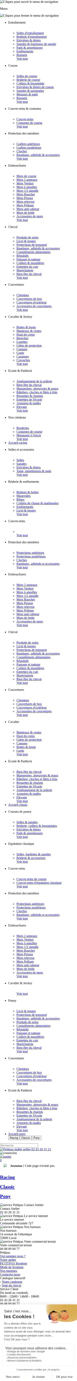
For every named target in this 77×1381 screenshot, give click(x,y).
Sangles (21, 463)
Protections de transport (31, 244)
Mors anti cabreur (27, 209)
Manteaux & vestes (28, 331)
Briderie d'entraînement (31, 36)
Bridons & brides (27, 492)
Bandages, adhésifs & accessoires (38, 155)
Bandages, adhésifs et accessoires (38, 563)
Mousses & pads (27, 94)
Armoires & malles (28, 403)
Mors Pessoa (24, 198)
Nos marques (8, 1271)
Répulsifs (22, 255)
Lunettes (22, 342)
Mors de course (26, 176)
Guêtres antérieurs (28, 144)
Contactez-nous (10, 1274)
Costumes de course (29, 123)
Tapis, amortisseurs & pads (33, 471)
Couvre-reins (24, 119)
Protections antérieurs (30, 552)
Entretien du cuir (27, 266)
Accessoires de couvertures (34, 306)
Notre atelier (8, 1260)
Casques (21, 349)
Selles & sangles (27, 822)
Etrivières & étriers (28, 40)
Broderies (22, 428)
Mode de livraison (11, 1267)
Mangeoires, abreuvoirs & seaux (37, 388)
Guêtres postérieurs (28, 147)
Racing (14, 1137)
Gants (20, 353)
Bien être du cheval (28, 274)
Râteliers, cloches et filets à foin (36, 392)
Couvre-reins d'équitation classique (39, 882)
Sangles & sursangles (30, 90)
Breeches (22, 338)
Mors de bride (25, 212)
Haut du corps (25, 334)
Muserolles (23, 496)
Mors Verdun (24, 183)
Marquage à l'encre (28, 435)
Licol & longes (26, 241)
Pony (36, 1137)
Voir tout (22, 58)
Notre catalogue (12, 1281)
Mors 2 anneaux (26, 179)
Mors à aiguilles (26, 187)
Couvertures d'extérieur (31, 302)
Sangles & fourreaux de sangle (36, 44)
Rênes (20, 499)
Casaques (22, 356)
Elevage (21, 407)
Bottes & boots (26, 327)
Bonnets (21, 55)
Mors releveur (25, 201)
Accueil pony (17, 1134)
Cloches (21, 151)
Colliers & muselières (30, 263)
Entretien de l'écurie (29, 399)
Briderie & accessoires (30, 858)
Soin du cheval (11, 1285)
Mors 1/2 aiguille (27, 190)
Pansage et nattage (28, 259)
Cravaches (23, 360)
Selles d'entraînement (30, 33)
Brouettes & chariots (29, 396)
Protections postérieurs (31, 556)
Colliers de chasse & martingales (37, 503)
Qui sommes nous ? (12, 1256)
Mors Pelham (25, 205)
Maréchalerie (24, 270)
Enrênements (24, 51)
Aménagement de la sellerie (34, 381)
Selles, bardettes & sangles (33, 854)
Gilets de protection (29, 345)
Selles (20, 460)
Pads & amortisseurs (29, 47)
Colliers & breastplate (30, 83)
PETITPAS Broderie (13, 1263)
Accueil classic (18, 804)
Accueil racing (17, 442)
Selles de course (26, 76)
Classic (25, 1137)
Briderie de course (28, 79)
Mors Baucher (25, 194)
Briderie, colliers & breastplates (36, 826)
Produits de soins (27, 237)
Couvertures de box (29, 299)
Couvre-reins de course (31, 879)
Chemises (22, 295)
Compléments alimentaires (33, 252)
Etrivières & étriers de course (35, 87)
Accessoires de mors (29, 216)
